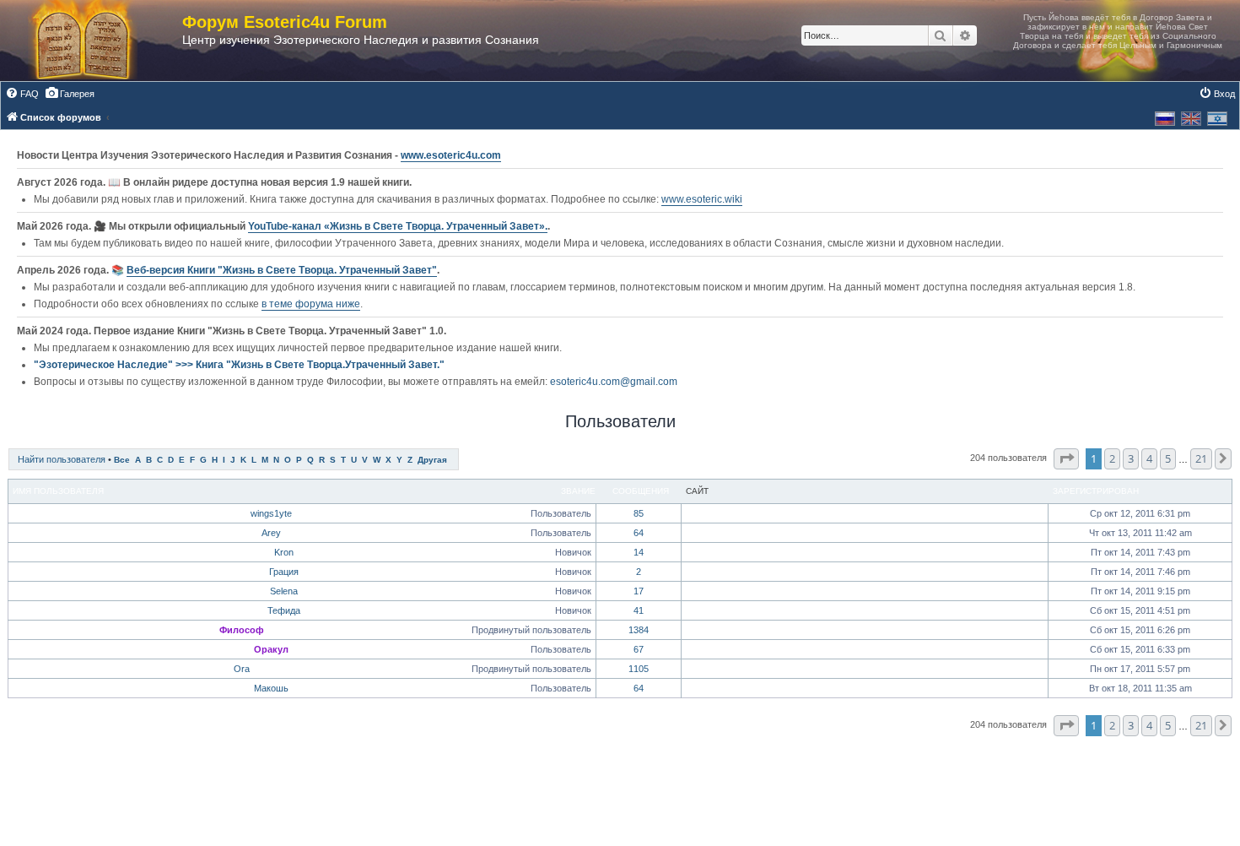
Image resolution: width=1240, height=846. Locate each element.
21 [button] (1201, 458)
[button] (1066, 458)
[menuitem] (22, 94)
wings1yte (271, 513)
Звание (578, 491)
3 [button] (1131, 458)
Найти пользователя (61, 459)
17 (638, 591)
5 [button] (1168, 458)
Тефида (283, 610)
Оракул (271, 649)
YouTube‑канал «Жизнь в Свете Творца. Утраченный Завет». (397, 226)
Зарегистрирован (1096, 491)
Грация (284, 572)
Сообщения (640, 491)
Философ (241, 630)
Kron (284, 552)
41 (638, 610)
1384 (638, 630)
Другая (432, 459)
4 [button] (1149, 458)
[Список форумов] (99, 40)
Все (122, 459)
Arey (271, 533)
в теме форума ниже (310, 304)
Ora (242, 669)
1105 (638, 669)
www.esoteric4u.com (451, 155)
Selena (284, 591)
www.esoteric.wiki (701, 199)
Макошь (271, 688)
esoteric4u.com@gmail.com (613, 382)
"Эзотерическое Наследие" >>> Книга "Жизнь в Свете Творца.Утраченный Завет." (239, 365)
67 (638, 649)
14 (638, 552)
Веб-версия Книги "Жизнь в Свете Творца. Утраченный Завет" (282, 270)
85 (638, 513)
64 (638, 533)
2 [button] (1112, 458)
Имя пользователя (58, 491)
